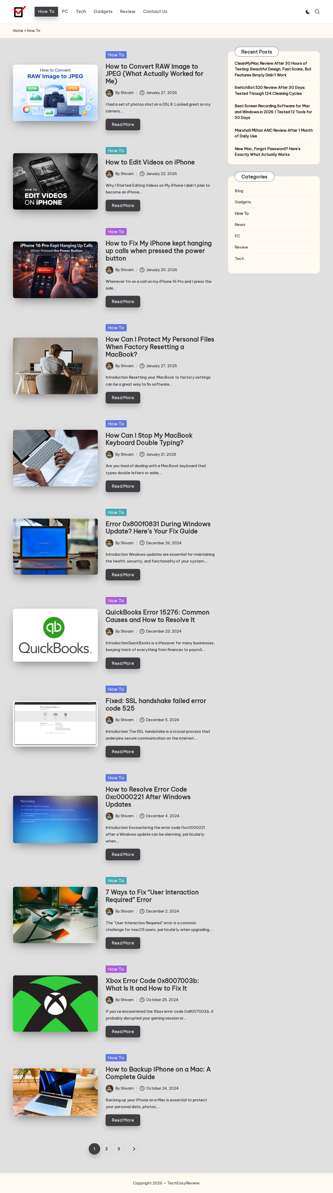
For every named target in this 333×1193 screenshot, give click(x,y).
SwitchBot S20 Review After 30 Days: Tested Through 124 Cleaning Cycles (270, 90)
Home (18, 30)
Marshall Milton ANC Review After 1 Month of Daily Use (274, 133)
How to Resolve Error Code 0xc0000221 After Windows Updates (148, 796)
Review (241, 247)
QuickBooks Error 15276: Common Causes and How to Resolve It (157, 616)
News (240, 224)
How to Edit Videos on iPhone (150, 162)
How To (116, 54)
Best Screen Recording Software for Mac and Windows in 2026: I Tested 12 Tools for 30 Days (273, 111)
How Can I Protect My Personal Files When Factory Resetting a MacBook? (160, 346)
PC (237, 235)
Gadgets (243, 201)
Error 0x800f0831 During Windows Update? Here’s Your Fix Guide (158, 527)
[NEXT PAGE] (133, 1149)
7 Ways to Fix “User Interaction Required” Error (152, 895)
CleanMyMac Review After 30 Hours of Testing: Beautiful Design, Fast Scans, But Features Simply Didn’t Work (273, 69)
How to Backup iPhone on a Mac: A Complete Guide (158, 1073)
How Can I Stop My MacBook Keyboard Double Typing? (149, 439)
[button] (133, 1149)
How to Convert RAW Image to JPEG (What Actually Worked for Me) (154, 73)
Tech (239, 258)
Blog (239, 190)
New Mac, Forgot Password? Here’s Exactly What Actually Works (267, 151)
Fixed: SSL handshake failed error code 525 (156, 704)
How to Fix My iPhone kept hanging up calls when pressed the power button (159, 250)
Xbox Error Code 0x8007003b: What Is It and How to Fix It (152, 984)
